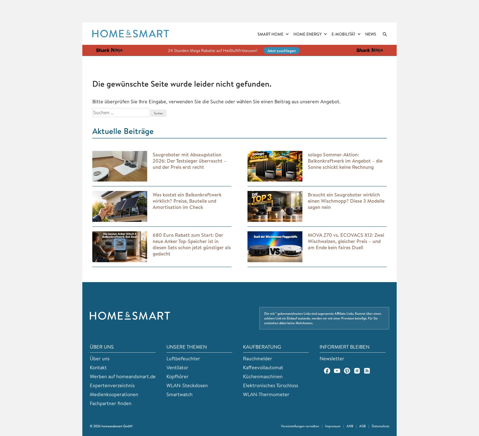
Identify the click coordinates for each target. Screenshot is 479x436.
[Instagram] (357, 370)
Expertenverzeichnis (112, 385)
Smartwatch (179, 394)
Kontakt (98, 367)
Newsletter (332, 358)
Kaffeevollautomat (263, 367)
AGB (362, 426)
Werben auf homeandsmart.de (123, 376)
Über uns (100, 358)
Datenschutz (380, 426)
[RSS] (367, 370)
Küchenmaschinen (263, 376)
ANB (350, 426)
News (370, 34)
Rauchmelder (257, 358)
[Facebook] (327, 370)
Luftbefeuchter (183, 358)
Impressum (333, 426)
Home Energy (307, 34)
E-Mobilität (343, 34)
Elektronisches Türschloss (270, 385)
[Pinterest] (347, 370)
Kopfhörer (177, 376)
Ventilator (177, 367)
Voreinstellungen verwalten (300, 426)
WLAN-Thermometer (266, 394)
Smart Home (270, 34)
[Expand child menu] (287, 34)
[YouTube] (337, 370)
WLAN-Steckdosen (187, 385)
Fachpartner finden (110, 403)
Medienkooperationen (114, 394)
